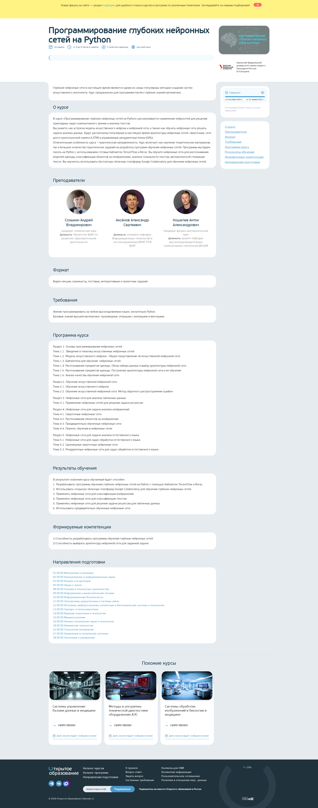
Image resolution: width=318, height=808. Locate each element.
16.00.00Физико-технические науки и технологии (83, 621)
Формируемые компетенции (244, 157)
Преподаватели (236, 132)
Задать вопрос (135, 776)
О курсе (230, 127)
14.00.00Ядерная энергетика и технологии (79, 613)
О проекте (132, 768)
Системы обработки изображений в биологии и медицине (185, 710)
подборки (109, 5)
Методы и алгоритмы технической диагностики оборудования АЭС (128, 710)
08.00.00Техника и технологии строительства (81, 589)
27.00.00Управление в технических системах (80, 633)
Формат (230, 137)
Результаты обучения (239, 152)
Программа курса (237, 147)
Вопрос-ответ (134, 772)
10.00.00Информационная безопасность (78, 597)
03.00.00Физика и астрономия (72, 581)
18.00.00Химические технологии (73, 625)
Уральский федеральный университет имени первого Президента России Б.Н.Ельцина (251, 67)
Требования (233, 142)
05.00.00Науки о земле (67, 585)
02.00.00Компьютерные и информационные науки (84, 577)
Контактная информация (176, 772)
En (249, 767)
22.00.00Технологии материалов (73, 629)
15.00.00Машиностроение (69, 617)
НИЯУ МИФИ (66, 725)
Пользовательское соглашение (180, 776)
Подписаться (122, 789)
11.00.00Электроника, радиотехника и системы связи (86, 601)
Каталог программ (95, 772)
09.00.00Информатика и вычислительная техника (83, 593)
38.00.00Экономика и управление (74, 637)
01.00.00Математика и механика (73, 573)
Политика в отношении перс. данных (184, 780)
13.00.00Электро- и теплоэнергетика (75, 609)
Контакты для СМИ (172, 768)
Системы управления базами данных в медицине (74, 708)
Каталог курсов (93, 768)
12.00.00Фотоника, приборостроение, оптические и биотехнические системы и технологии (108, 605)
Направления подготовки (242, 162)
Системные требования (140, 780)
